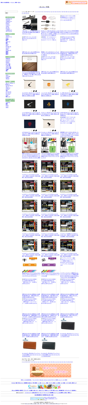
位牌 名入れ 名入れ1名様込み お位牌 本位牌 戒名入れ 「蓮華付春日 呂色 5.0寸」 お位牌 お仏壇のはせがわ (50, 335)
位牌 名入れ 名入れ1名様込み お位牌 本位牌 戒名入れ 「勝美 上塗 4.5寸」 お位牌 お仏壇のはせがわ (69, 296)
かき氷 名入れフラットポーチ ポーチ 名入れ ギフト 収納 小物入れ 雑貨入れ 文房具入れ (69, 114)
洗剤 (66, 379)
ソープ (7, 106)
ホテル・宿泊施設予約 (59, 390)
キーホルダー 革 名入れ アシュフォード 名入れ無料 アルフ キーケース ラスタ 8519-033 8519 (31, 355)
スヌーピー (8, 22)
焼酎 (6, 42)
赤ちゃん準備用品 (15, 390)
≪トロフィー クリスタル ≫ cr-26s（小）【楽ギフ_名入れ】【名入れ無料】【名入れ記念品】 (31, 215)
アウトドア (26, 390)
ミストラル (8, 76)
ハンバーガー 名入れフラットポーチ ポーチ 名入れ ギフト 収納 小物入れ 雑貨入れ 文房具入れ (50, 94)
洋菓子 (7, 51)
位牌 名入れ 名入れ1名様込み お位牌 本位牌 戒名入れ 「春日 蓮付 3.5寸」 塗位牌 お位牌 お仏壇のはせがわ (50, 296)
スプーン (7, 89)
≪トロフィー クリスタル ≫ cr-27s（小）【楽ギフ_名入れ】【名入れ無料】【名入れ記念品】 (69, 215)
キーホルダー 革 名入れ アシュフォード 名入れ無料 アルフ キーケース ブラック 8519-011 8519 (69, 335)
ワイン (7, 38)
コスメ (60, 379)
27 (22, 13)
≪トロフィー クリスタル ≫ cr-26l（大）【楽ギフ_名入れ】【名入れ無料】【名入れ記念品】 (69, 196)
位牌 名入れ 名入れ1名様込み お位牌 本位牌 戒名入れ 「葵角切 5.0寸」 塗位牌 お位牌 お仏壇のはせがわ (50, 315)
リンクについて (28, 392)
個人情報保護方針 (38, 394)
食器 (57, 379)
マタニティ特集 (52, 382)
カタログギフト (51, 379)
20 (66, 11)
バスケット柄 (8, 67)
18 (62, 11)
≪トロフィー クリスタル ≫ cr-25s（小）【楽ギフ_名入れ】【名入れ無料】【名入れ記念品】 (31, 176)
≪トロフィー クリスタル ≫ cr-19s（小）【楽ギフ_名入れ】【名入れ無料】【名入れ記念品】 (50, 235)
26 (77, 11)
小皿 (6, 90)
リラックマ (8, 20)
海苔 (6, 40)
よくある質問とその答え (62, 392)
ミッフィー (8, 25)
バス (63, 379)
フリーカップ (8, 91)
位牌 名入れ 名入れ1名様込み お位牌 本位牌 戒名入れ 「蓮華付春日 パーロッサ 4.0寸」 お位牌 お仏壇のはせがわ (31, 315)
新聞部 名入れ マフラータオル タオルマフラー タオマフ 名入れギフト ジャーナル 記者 (50, 274)
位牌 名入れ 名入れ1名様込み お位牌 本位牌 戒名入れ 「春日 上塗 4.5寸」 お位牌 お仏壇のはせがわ (69, 315)
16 (59, 11)
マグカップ (8, 88)
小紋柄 (7, 69)
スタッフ (41, 392)
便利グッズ (47, 390)
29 (26, 13)
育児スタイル (20, 382)
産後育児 (21, 390)
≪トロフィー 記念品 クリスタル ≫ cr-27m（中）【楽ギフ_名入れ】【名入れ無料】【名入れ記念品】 (69, 235)
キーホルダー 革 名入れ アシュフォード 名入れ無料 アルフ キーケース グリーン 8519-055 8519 (50, 355)
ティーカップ (8, 93)
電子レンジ (8, 96)
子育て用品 (52, 390)
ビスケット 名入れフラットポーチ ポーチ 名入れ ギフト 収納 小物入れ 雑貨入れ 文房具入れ (50, 114)
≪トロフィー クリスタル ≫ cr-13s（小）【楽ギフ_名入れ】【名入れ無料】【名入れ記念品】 (50, 215)
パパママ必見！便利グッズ (71, 382)
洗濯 (6, 103)
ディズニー (8, 28)
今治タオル (8, 58)
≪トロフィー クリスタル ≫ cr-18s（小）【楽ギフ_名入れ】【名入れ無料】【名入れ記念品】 (69, 176)
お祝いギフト (35, 390)
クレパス (7, 27)
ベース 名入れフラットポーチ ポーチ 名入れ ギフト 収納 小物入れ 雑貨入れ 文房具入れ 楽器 (31, 114)
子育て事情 (34, 382)
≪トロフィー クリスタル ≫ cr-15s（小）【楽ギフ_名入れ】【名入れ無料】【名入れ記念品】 (31, 255)
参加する (30, 382)
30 (28, 13)
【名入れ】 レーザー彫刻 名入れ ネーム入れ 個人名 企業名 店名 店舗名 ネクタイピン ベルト (31, 32)
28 (24, 13)
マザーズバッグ (68, 390)
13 (53, 11)
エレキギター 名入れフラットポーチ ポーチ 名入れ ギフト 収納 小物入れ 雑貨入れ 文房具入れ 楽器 (31, 94)
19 (64, 11)
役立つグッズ (41, 390)
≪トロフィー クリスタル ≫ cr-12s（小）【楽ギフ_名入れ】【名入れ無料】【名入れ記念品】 (31, 235)
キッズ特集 (57, 382)
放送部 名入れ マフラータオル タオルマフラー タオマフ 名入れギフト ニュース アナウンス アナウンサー (31, 274)
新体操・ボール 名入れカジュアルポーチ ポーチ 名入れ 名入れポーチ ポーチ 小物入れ (50, 53)
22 (70, 11)
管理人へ (69, 392)
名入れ (19, 2)
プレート (7, 86)
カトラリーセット (9, 85)
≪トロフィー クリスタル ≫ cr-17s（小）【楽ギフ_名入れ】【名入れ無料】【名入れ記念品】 (50, 176)
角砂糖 (7, 39)
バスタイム (8, 102)
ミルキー (7, 26)
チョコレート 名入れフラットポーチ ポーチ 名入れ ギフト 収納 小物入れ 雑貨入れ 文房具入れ (50, 134)
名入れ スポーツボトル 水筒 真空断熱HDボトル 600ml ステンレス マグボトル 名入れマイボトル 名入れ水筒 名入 (69, 32)
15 (57, 11)
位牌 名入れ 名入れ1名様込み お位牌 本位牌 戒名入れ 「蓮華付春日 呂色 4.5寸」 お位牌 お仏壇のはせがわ (31, 335)
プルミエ (7, 78)
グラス (7, 95)
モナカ (7, 44)
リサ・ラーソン (9, 31)
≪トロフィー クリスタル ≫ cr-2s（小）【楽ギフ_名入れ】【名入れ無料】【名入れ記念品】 (50, 255)
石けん (7, 104)
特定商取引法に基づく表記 (48, 394)
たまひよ (7, 23)
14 (55, 11)
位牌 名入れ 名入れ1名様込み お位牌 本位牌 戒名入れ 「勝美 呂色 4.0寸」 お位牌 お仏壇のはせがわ (31, 296)
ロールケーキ (8, 50)
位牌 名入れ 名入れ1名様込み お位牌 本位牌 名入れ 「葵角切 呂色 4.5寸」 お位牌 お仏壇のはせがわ (69, 53)
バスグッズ (8, 41)
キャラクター (36, 379)
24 (73, 11)
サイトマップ (46, 392)
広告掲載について (53, 392)
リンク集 (39, 382)
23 (72, 11)
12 (51, 11)
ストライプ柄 (8, 68)
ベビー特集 (63, 382)
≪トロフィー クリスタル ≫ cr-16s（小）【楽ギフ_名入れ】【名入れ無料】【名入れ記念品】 (50, 196)
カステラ (7, 35)
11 (49, 11)
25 (75, 11)
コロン (7, 75)
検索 (16, 382)
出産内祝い (74, 390)
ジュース (7, 47)
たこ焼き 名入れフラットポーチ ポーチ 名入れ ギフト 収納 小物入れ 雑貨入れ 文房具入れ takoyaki (69, 94)
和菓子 (7, 52)
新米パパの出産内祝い (5, 2)
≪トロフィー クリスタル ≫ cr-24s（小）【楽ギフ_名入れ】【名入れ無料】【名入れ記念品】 (31, 196)
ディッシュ (8, 94)
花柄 (6, 70)
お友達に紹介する (35, 392)
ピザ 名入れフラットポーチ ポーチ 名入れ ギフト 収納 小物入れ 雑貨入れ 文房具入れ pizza (31, 134)
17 (60, 11)
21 (68, 11)
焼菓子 (7, 54)
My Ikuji (13, 382)
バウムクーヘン (9, 36)
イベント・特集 (14, 2)
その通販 (31, 390)
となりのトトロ (9, 18)
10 (47, 11)
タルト (7, 45)
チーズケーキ (8, 46)
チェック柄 (8, 64)
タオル (7, 49)
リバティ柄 (8, 65)
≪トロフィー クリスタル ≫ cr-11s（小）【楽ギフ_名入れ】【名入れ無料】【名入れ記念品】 (69, 255)
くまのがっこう (9, 21)
